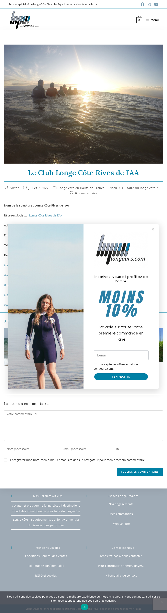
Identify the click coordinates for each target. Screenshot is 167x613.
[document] (83, 306)
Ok (84, 607)
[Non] (162, 602)
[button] (153, 229)
